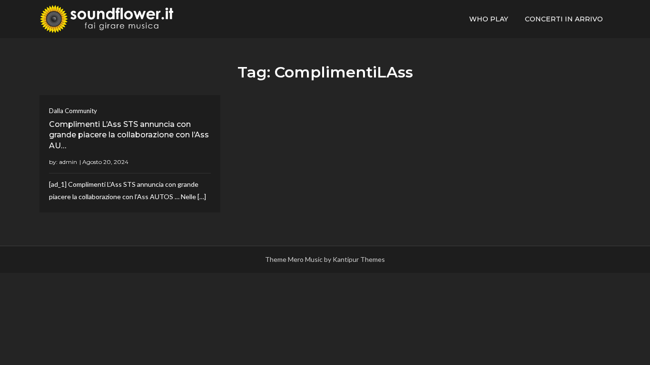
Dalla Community (73, 111)
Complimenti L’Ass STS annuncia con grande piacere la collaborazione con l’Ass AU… (129, 135)
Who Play (488, 19)
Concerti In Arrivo (564, 19)
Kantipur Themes (359, 259)
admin (68, 161)
